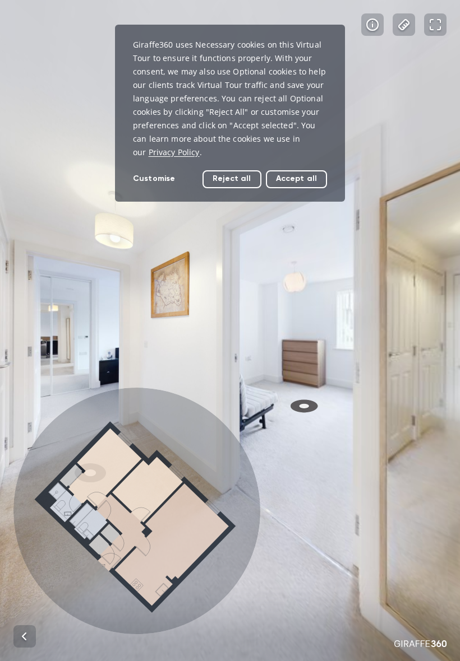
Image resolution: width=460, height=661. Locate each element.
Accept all (296, 178)
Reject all (232, 178)
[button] (136, 511)
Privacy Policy (174, 152)
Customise (154, 178)
